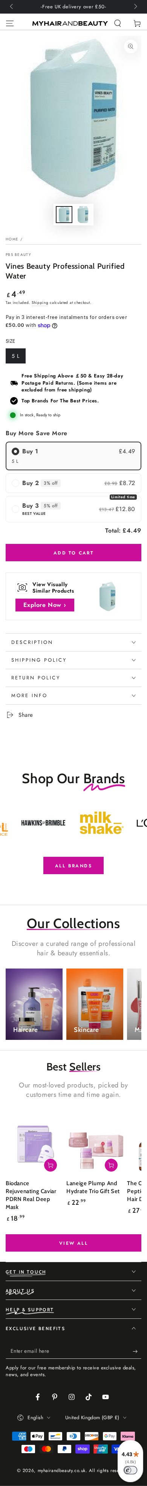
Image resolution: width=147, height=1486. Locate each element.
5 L (18, 357)
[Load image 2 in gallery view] (83, 214)
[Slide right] (135, 7)
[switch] (130, 1470)
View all (73, 1243)
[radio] (73, 456)
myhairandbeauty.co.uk (62, 1470)
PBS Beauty (18, 254)
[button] (117, 23)
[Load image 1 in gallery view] (64, 214)
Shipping (40, 302)
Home (12, 239)
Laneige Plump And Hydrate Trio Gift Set (93, 1187)
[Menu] (10, 23)
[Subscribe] (137, 1351)
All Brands (73, 865)
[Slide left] (12, 7)
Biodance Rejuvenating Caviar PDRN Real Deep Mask (31, 1195)
